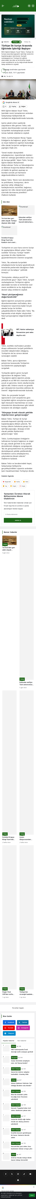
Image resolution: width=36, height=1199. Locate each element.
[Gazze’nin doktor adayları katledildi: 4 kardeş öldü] (18, 1071)
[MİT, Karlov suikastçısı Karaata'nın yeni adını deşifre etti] (3, 341)
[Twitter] (12, 1174)
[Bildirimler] (33, 5)
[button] (29, 5)
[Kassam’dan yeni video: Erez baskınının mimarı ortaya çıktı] (18, 1145)
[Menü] (3, 5)
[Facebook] (5, 1174)
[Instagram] (18, 1174)
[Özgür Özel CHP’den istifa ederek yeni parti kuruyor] (9, 922)
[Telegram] (18, 1180)
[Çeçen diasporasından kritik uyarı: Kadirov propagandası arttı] (26, 767)
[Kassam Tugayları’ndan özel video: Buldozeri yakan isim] (18, 1107)
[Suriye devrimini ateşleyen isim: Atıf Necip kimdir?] (18, 1060)
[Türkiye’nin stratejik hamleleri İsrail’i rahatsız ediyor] (26, 922)
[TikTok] (24, 1174)
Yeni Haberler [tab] (21, 1040)
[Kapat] (34, 1187)
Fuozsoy (6, 69)
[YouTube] (30, 1174)
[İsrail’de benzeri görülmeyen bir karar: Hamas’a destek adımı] (18, 1133)
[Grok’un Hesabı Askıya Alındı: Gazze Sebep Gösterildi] (18, 1156)
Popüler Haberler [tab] (8, 1040)
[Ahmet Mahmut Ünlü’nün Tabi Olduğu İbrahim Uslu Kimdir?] (18, 1082)
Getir (19, 25)
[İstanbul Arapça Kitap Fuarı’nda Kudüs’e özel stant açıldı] (9, 235)
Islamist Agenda (7, 476)
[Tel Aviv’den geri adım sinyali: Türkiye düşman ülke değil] (9, 214)
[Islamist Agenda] (16, 5)
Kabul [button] (32, 1195)
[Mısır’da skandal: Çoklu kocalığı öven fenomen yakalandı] (18, 1095)
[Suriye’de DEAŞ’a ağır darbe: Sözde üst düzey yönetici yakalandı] (18, 1120)
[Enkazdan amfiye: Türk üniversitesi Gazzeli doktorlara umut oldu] (27, 214)
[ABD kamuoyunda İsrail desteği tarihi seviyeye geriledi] (18, 1048)
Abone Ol (18, 520)
